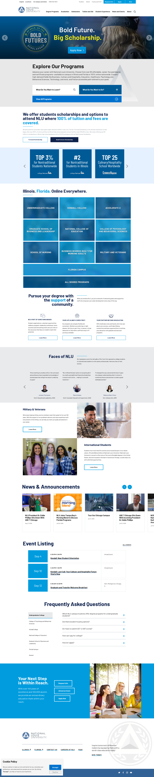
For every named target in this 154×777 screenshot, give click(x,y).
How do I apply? (68, 643)
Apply (119, 2)
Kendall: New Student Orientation (65, 558)
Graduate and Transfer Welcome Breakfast (69, 587)
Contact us (52, 750)
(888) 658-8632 (53, 1)
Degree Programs (52, 12)
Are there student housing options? (76, 622)
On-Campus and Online (40, 1)
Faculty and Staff (96, 1)
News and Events (118, 12)
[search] (74, 89)
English (22, 1)
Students (81, 1)
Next (127, 165)
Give (130, 2)
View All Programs (44, 99)
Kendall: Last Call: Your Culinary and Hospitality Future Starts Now (74, 572)
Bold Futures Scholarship (64, 139)
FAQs (80, 750)
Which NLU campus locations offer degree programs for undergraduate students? (90, 615)
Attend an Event (64, 691)
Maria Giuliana (44, 395)
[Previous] (124, 487)
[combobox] (21, 2)
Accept (55, 767)
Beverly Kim (109, 395)
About (129, 12)
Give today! (97, 755)
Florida (37, 750)
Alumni (88, 1)
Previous (24, 165)
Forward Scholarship (35, 139)
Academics (65, 12)
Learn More (43, 338)
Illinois (25, 750)
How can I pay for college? (72, 636)
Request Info (109, 2)
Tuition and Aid (87, 12)
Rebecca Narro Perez (77, 395)
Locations (28, 1)
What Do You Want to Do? (93, 89)
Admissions (75, 12)
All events (127, 545)
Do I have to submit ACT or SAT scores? (77, 629)
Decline (55, 772)
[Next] (130, 487)
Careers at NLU (68, 750)
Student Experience (102, 12)
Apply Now (62, 698)
